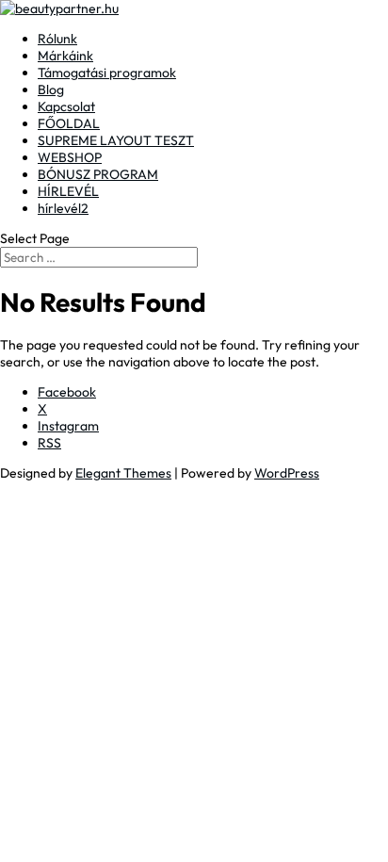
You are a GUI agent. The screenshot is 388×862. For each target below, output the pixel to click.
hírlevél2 (63, 208)
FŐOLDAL (69, 123)
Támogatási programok (107, 72)
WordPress (286, 472)
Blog (51, 89)
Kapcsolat (66, 106)
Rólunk (57, 38)
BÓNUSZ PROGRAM (98, 174)
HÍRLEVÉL (68, 191)
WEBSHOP (70, 157)
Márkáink (65, 55)
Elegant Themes (123, 472)
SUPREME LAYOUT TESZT (116, 140)
